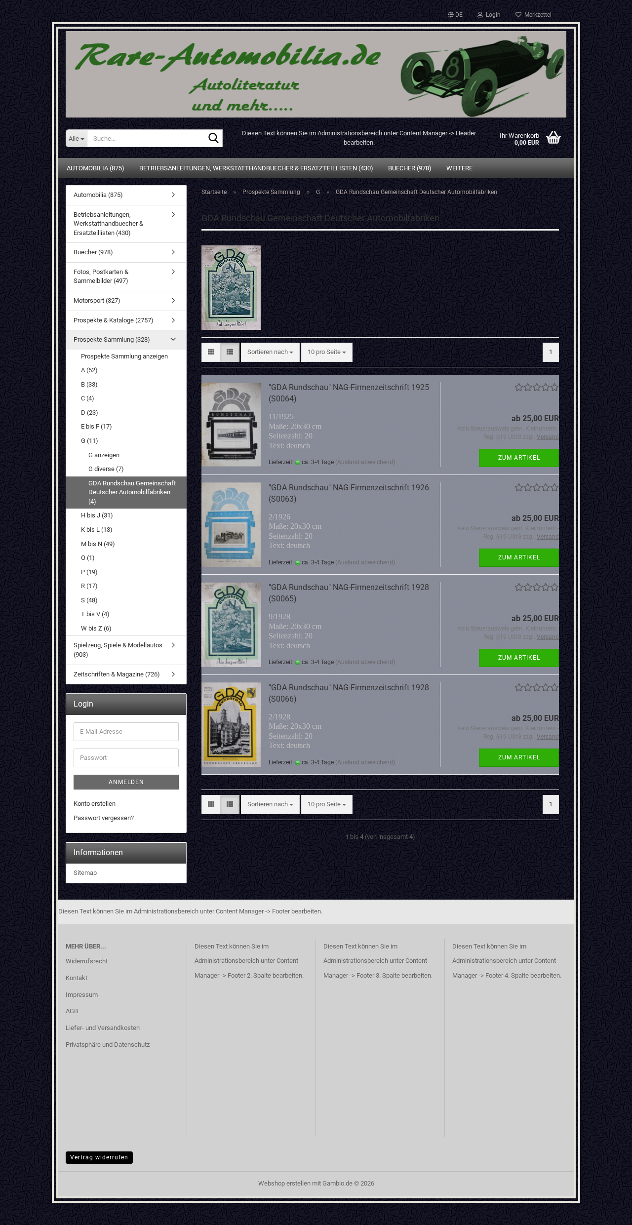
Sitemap (85, 872)
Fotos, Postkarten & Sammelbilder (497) (101, 276)
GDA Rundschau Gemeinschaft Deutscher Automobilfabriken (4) (132, 492)
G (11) (89, 440)
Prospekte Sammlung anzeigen (124, 356)
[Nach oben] (605, 1210)
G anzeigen (103, 455)
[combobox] (270, 352)
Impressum (82, 994)
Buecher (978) (410, 168)
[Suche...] (213, 139)
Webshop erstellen (284, 1183)
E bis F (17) (96, 426)
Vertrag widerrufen (99, 1157)
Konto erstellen (95, 803)
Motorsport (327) (97, 300)
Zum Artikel (519, 457)
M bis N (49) (98, 544)
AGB (72, 1011)
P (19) (89, 572)
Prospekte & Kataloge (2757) (114, 320)
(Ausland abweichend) (365, 462)
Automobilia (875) (95, 168)
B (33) (89, 384)
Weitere (459, 168)
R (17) (89, 586)
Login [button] (492, 14)
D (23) (89, 412)
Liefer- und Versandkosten (103, 1027)
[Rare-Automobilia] (316, 70)
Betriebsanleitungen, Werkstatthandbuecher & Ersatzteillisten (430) (256, 168)
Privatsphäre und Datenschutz (108, 1044)
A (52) (89, 370)
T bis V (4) (95, 614)
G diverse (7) (106, 469)
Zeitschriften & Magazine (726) (117, 674)
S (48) (89, 600)
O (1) (88, 557)
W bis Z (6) (96, 628)
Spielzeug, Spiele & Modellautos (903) (118, 649)
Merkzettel (536, 14)
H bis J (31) (97, 515)
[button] (455, 14)
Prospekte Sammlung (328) (112, 339)
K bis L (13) (97, 529)
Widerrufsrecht (87, 961)
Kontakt (76, 978)
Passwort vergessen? (104, 818)
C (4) (87, 398)
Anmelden (126, 782)
